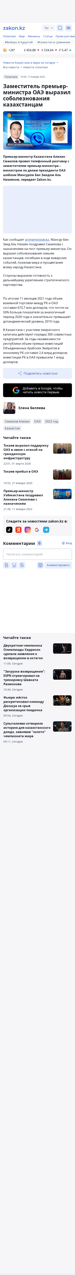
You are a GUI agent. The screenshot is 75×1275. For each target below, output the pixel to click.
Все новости (11, 67)
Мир (22, 36)
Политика (9, 36)
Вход (69, 543)
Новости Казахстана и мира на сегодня (29, 62)
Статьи (47, 36)
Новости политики (35, 67)
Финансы (34, 36)
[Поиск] (60, 27)
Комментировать (58, 565)
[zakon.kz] (14, 28)
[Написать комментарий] (37, 554)
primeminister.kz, (37, 239)
